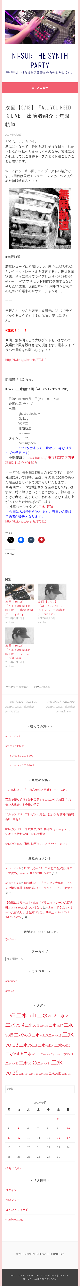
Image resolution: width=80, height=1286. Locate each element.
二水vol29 (33, 1074)
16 (58, 1138)
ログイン (11, 1190)
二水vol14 (46, 1045)
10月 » (17, 1168)
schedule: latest (14, 746)
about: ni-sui (12, 736)
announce (11, 981)
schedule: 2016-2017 (22, 755)
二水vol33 (66, 1074)
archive (23, 686)
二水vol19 (45, 1054)
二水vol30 (43, 1074)
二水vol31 (55, 1073)
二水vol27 (23, 1074)
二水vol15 (62, 1045)
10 (68, 1128)
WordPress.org (14, 1219)
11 (9, 1138)
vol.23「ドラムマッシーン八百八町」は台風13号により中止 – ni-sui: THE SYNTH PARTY (39, 912)
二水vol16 (14, 1053)
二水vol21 (66, 1054)
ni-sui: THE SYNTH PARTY (40, 60)
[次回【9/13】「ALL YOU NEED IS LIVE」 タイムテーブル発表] (19, 635)
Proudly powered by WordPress (33, 1275)
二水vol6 (44, 1026)
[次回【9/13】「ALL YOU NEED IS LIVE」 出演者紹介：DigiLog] (19, 592)
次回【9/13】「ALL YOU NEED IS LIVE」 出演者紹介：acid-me (60, 706)
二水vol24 (43, 1063)
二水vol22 (11, 1063)
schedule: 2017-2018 (22, 765)
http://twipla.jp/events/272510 (25, 360)
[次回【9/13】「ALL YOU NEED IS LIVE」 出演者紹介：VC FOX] (52, 592)
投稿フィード (14, 1200)
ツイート (11, 939)
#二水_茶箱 (45, 507)
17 (68, 1138)
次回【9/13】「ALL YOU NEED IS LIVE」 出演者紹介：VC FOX (21, 706)
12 (18, 1138)
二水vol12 (44, 686)
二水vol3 (64, 1016)
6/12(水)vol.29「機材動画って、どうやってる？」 (36, 844)
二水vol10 (40, 1035)
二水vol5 (32, 1025)
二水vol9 (22, 1035)
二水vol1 (26, 1015)
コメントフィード (16, 1209)
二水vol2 (46, 1015)
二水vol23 (28, 1063)
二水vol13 (28, 1045)
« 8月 (8, 1168)
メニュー (42, 87)
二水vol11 (54, 1035)
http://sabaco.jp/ (35, 458)
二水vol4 (14, 1025)
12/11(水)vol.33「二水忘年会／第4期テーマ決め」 (36, 790)
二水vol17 (32, 1053)
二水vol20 (55, 1054)
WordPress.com (45, 1279)
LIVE (10, 1015)
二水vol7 (56, 1025)
